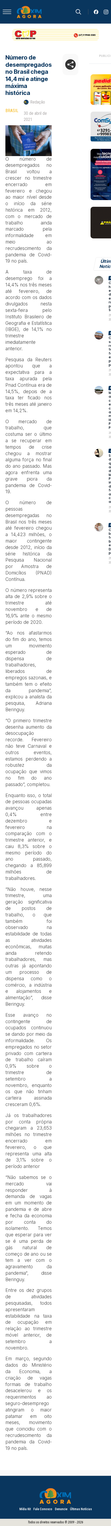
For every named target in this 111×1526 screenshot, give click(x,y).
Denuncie (61, 1509)
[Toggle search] (78, 12)
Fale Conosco (42, 1509)
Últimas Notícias (81, 1509)
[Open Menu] (7, 12)
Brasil (11, 110)
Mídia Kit (25, 1509)
